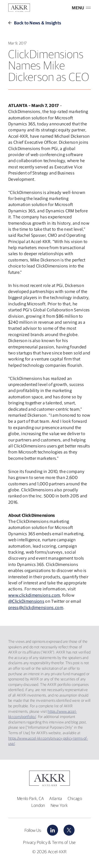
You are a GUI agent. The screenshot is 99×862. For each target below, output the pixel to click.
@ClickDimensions (26, 601)
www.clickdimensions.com (34, 595)
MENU (78, 7)
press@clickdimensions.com (35, 607)
